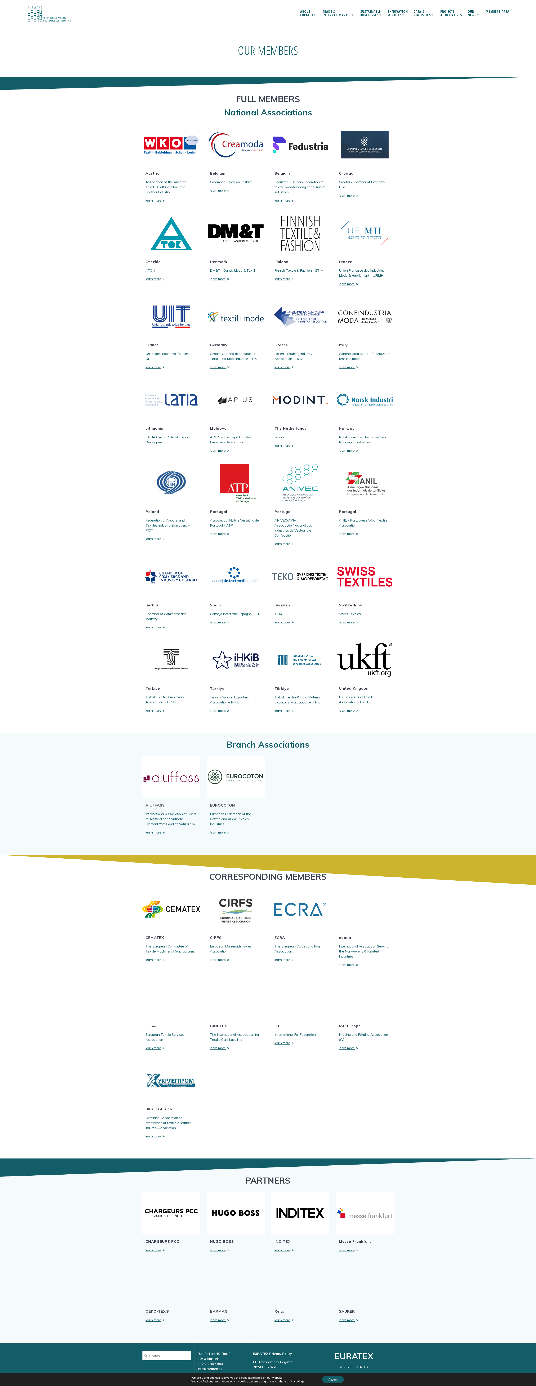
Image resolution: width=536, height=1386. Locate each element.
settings (299, 1381)
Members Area (497, 12)
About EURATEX (306, 14)
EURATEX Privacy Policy (272, 1353)
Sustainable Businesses (370, 14)
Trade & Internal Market (336, 14)
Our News (472, 14)
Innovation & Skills (398, 14)
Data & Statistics (422, 14)
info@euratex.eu (210, 1369)
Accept (333, 1379)
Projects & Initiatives (451, 14)
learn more (153, 200)
